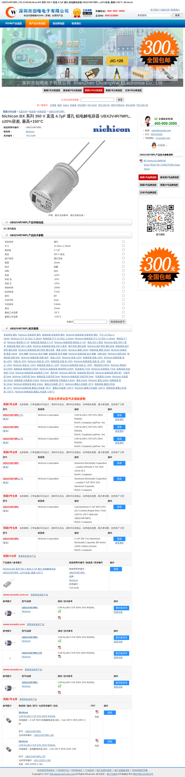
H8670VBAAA (118, 105)
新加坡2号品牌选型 (169, 177)
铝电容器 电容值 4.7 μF (42, 342)
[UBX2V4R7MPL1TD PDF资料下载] (59, 657)
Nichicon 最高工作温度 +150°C (90, 388)
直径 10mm (81, 380)
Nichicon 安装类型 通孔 (29, 335)
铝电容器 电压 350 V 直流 (19, 346)
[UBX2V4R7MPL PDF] (96, 712)
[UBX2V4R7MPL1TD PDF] (96, 741)
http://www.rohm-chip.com (62, 774)
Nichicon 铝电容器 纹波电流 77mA (32, 373)
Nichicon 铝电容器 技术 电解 (82, 354)
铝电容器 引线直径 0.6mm (26, 380)
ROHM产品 (63, 770)
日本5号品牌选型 (148, 192)
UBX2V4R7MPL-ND (44, 735)
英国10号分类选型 (94, 90)
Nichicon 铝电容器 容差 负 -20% (89, 361)
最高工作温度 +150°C (63, 388)
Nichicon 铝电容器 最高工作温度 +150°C (35, 391)
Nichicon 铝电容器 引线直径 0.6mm (57, 380)
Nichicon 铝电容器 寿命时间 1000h (57, 369)
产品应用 (89, 770)
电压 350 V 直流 (95, 342)
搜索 (119, 415)
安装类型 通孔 (10, 335)
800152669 (156, 134)
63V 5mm (92, 105)
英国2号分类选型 (114, 90)
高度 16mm (61, 350)
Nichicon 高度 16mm (78, 350)
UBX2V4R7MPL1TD (35, 756)
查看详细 (118, 612)
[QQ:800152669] (160, 149)
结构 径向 (102, 354)
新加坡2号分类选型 (72, 90)
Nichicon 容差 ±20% (72, 357)
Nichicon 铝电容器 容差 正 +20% (76, 365)
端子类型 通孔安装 (77, 346)
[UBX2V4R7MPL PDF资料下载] (59, 618)
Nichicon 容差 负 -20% (39, 361)
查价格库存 (121, 608)
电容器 (32, 111)
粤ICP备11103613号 (143, 774)
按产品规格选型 (122, 770)
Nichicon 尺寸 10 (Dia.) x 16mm (26, 338)
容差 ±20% (55, 357)
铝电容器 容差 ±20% (93, 357)
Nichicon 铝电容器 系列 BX (108, 373)
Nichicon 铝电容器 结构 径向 (35, 357)
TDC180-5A (104, 105)
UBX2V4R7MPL (57, 111)
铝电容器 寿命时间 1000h (26, 369)
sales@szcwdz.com (161, 130)
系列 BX (54, 373)
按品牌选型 (58, 23)
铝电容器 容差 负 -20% (62, 361)
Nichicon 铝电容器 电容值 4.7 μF (70, 342)
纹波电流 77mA (82, 369)
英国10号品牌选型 (169, 185)
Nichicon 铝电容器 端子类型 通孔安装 (36, 350)
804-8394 (130, 105)
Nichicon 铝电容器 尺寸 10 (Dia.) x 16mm (95, 338)
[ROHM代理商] (11, 19)
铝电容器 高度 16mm (100, 350)
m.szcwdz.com (163, 138)
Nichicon (73, 580)
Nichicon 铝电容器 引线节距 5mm (77, 376)
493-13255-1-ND (42, 760)
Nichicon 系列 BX (67, 373)
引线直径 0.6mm (103, 376)
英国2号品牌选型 (148, 185)
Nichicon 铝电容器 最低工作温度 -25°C (32, 388)
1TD (13, 415)
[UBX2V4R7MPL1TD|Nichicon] (10, 665)
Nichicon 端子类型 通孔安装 (100, 346)
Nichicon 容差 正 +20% (24, 365)
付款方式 (165, 9)
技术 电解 (23, 354)
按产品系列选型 (104, 770)
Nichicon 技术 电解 (38, 354)
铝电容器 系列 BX (85, 373)
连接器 (73, 105)
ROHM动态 (76, 770)
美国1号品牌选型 (148, 177)
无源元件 (23, 111)
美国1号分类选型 (52, 90)
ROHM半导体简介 (46, 770)
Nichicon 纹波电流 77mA (103, 369)
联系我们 (175, 9)
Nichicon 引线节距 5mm (24, 376)
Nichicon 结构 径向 (117, 354)
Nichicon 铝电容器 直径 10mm (28, 384)
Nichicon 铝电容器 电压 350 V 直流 (50, 346)
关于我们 (154, 9)
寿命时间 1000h (101, 365)
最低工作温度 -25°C (54, 384)
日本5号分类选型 (133, 90)
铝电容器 (41, 111)
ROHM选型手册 (140, 770)
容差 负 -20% (20, 361)
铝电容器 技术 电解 (58, 354)
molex (66, 105)
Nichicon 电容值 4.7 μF (18, 342)
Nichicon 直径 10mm (98, 380)
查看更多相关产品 (27, 556)
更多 (5, 419)
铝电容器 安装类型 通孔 (53, 335)
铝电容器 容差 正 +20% (48, 365)
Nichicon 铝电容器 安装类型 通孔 (82, 335)
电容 (59, 105)
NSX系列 (82, 105)
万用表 (53, 105)
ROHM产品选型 (13, 23)
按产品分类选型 (37, 23)
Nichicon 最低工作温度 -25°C (79, 384)
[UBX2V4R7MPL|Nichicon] (10, 619)
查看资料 (119, 419)
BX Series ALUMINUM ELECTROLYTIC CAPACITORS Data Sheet (162, 164)
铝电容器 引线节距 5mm (48, 376)
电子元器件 (112, 774)
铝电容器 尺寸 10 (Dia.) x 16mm (58, 338)
